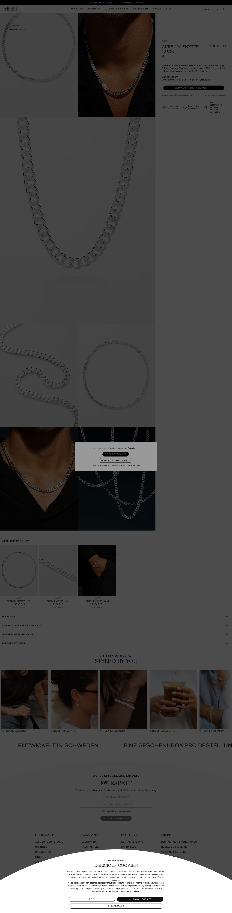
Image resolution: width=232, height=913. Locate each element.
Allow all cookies (140, 899)
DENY (92, 899)
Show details (116, 906)
